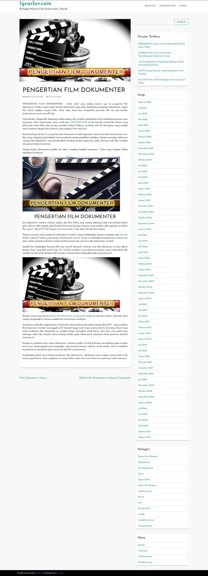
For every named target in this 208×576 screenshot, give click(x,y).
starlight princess (146, 520)
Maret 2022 (144, 356)
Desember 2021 (145, 368)
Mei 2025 (143, 177)
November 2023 (146, 281)
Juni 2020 (143, 414)
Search (181, 22)
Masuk (141, 545)
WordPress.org (145, 562)
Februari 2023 (145, 327)
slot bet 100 (144, 508)
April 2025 (143, 183)
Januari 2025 (144, 200)
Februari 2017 (144, 437)
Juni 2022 (142, 351)
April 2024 (143, 252)
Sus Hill (59, 573)
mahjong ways (145, 491)
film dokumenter (145, 468)
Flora (140, 474)
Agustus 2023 (145, 299)
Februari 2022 (145, 362)
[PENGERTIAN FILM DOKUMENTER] (75, 50)
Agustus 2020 (145, 403)
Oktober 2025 (145, 160)
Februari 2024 (145, 264)
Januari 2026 (144, 142)
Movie (183, 6)
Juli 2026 (142, 108)
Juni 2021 (142, 379)
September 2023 (146, 293)
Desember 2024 (145, 206)
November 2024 (146, 212)
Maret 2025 (144, 189)
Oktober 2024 (145, 218)
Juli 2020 (142, 408)
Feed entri (143, 551)
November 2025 (146, 154)
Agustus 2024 (145, 229)
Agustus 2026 (145, 102)
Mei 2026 (143, 119)
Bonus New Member (147, 456)
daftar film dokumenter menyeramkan (68, 316)
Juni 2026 (142, 114)
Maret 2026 (144, 131)
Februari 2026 (145, 137)
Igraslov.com (35, 3)
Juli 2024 (142, 235)
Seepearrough (55, 97)
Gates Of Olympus (147, 485)
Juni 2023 (142, 310)
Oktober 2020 (145, 391)
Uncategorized (145, 526)
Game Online (144, 480)
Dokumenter (167, 6)
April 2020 (143, 426)
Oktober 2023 (145, 287)
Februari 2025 (145, 194)
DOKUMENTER (79, 122)
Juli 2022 (142, 345)
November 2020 (146, 385)
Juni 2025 (142, 171)
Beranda (150, 6)
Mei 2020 (143, 420)
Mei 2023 (143, 316)
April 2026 (143, 125)
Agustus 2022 (145, 339)
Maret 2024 (144, 258)
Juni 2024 (142, 241)
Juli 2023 (142, 304)
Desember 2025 (145, 148)
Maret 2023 (144, 322)
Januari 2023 (144, 333)
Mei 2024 (143, 246)
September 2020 (146, 397)
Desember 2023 (145, 275)
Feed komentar (145, 556)
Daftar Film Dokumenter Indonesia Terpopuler (105, 378)
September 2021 (146, 374)
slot (140, 503)
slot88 (141, 514)
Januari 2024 (144, 270)
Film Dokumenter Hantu (33, 378)
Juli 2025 (142, 166)
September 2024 (146, 223)
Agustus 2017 (144, 431)
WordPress (39, 573)
